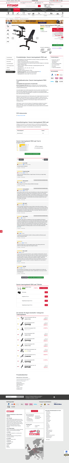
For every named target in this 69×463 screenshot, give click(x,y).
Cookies (28, 417)
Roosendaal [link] (8, 436)
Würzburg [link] (8, 426)
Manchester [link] (14, 430)
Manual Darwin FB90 (21, 115)
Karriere (16, 0)
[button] (8, 26)
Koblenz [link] (8, 423)
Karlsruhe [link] (18, 422)
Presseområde (37, 425)
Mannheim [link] (17, 423)
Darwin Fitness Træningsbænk (24, 18)
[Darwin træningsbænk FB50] (22, 334)
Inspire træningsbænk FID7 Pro (30, 354)
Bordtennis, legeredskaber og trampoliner (29, 10)
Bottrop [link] (8, 420)
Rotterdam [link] (12, 436)
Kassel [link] (21, 422)
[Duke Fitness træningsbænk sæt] (22, 350)
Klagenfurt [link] (13, 433)
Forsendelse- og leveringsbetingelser (30, 419)
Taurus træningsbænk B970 (29, 322)
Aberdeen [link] (8, 429)
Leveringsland (51, 0)
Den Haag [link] (16, 435)
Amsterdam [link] (8, 435)
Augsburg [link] (10, 419)
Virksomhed (8, 0)
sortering (20, 159)
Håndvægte (24, 292)
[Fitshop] (13, 5)
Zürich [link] (15, 439)
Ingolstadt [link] (14, 422)
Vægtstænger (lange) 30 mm (27, 300)
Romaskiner (48, 415)
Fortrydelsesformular (30, 420)
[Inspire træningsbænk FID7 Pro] (22, 355)
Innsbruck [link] (9, 433)
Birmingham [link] (14, 429)
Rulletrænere (48, 427)
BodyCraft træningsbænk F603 (30, 328)
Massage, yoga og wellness (44, 10)
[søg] (39, 6)
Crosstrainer (48, 411)
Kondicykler (48, 426)
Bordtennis (48, 419)
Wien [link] (21, 433)
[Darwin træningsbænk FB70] (22, 345)
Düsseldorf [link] (8, 421)
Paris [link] (9, 444)
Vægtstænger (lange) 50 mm (27, 305)
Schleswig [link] (12, 425)
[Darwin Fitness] (15, 25)
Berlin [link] (13, 419)
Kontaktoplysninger (38, 417)
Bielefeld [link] (16, 419)
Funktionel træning (49, 431)
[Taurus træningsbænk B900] (22, 361)
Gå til (46, 292)
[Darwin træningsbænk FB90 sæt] (22, 318)
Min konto (59, 0)
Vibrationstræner (48, 437)
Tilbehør (8, 67)
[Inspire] (27, 356)
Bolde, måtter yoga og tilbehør (56, 10)
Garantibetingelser (10, 63)
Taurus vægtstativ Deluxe (26, 287)
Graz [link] (7, 433)
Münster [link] (8, 424)
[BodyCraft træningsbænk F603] (22, 329)
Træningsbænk (16, 18)
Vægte (47, 422)
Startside (7, 18)
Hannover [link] (11, 422)
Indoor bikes (48, 421)
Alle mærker (48, 439)
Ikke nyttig (23, 167)
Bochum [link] (19, 419)
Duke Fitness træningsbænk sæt (30, 349)
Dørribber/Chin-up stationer (50, 435)
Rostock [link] (18, 424)
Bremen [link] (15, 420)
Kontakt (19, 0)
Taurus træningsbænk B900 (29, 360)
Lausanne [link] (11, 439)
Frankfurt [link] (17, 421)
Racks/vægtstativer (49, 430)
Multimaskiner (48, 416)
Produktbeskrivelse (10, 59)
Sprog (56, 0)
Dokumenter (9, 61)
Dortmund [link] (18, 420)
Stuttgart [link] (15, 425)
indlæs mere (24, 277)
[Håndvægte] (19, 292)
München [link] (21, 423)
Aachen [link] (8, 419)
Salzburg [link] (18, 433)
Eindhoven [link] (19, 435)
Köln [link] (10, 423)
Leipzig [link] (12, 423)
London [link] (11, 430)
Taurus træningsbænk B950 (29, 338)
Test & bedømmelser (10, 65)
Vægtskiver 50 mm (25, 296)
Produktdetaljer (9, 57)
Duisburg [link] (11, 421)
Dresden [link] (21, 420)
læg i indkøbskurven (57, 45)
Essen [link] (14, 421)
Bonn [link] (21, 419)
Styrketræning (17, 9)
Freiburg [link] (20, 421)
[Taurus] (27, 324)
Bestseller (8, 69)
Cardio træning (9, 10)
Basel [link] (7, 439)
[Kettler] (27, 367)
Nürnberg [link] (10, 424)
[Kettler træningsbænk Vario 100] (22, 366)
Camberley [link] (17, 429)
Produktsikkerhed (10, 71)
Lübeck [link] (15, 423)
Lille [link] (7, 444)
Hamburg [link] (8, 422)
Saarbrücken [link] (9, 425)
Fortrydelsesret (37, 418)
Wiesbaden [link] (19, 425)
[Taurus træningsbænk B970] (22, 323)
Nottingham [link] (18, 430)
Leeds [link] (11, 429)
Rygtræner (47, 433)
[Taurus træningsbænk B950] (22, 339)
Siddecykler (48, 425)
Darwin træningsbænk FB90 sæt (30, 317)
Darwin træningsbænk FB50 (29, 333)
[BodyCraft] (27, 330)
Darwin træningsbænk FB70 (29, 344)
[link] (52, 75)
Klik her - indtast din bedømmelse (32, 153)
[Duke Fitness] (27, 351)
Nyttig (19, 167)
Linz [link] (16, 433)
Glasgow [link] (8, 430)
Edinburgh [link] (21, 429)
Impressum (12, 0)
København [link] (8, 416)
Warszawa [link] (8, 447)
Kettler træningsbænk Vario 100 (30, 365)
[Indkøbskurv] (61, 6)
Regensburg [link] (14, 424)
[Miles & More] (57, 403)
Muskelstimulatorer (49, 436)
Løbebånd (47, 414)
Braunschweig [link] (11, 420)
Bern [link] (9, 439)
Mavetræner (48, 432)
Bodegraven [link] (12, 435)
